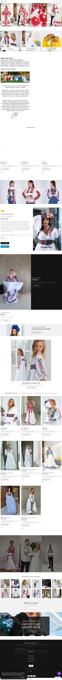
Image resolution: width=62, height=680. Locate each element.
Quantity (3, 237)
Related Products (31, 127)
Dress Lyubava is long (25, 162)
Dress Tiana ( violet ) (4, 162)
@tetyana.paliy (25, 576)
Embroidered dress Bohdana (6, 517)
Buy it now (5, 246)
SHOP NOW (31, 194)
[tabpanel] (10, 152)
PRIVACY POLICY (16, 677)
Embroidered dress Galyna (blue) (47, 472)
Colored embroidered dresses (26, 393)
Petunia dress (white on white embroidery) (28, 469)
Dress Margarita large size (7, 214)
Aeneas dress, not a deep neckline (7, 472)
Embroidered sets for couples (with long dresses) (46, 393)
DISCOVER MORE (36, 332)
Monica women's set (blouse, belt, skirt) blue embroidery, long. (29, 518)
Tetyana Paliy (6, 1)
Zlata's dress (44, 162)
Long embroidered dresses (10, 393)
